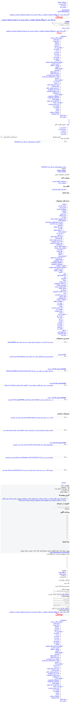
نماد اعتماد (63, 115)
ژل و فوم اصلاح (54, 71)
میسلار (64, 330)
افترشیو (57, 70)
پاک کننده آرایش (61, 275)
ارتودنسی (56, 46)
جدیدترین (63, 130)
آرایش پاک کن (62, 205)
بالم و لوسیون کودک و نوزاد (58, 218)
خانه (68, 124)
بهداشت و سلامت (61, 265)
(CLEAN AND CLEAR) (59, 189)
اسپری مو (56, 57)
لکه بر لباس (62, 296)
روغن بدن (59, 302)
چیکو (64, 280)
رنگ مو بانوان (55, 86)
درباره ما (63, 5)
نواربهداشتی (55, 92)
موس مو (56, 52)
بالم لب (64, 217)
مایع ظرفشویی (61, 298)
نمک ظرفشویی (61, 333)
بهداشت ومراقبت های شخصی (54, 62)
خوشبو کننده (55, 99)
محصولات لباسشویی (53, 96)
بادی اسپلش (62, 215)
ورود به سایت (65, 596)
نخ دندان (57, 44)
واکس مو (56, 49)
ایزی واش (63, 214)
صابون (57, 109)
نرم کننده (59, 327)
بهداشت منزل (58, 94)
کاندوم (57, 67)
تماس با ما (63, 7)
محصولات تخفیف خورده (59, 181)
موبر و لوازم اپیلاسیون (53, 91)
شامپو (57, 60)
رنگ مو (57, 78)
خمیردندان (56, 39)
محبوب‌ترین (62, 127)
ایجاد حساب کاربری (64, 610)
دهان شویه (56, 41)
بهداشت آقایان (58, 68)
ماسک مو (56, 58)
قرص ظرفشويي (57, 260)
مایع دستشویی (55, 113)
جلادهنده (63, 278)
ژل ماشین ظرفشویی (60, 283)
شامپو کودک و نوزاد (60, 286)
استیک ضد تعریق (61, 209)
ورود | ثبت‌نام (65, 28)
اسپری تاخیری (55, 63)
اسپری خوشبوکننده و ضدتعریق (50, 76)
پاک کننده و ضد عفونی (53, 100)
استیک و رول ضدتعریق (52, 75)
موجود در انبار (62, 183)
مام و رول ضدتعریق (53, 89)
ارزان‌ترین (63, 132)
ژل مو (57, 50)
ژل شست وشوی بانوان (52, 88)
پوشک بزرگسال (54, 65)
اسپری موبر (62, 207)
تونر (65, 277)
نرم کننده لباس (61, 332)
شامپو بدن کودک (61, 285)
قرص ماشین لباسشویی (59, 291)
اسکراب (63, 210)
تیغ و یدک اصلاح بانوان (53, 84)
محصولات (63, 36)
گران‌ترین (63, 134)
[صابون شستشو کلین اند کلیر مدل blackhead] (40, 141)
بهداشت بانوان (58, 79)
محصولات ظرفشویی (53, 97)
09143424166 (65, 10)
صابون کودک (62, 288)
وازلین (57, 110)
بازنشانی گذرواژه (64, 594)
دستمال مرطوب (54, 112)
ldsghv (64, 204)
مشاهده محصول (61, 170)
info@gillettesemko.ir (63, 11)
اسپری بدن (56, 81)
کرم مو (57, 55)
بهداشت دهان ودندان (60, 248)
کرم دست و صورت (53, 104)
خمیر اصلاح (63, 281)
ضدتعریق (63, 290)
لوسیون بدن (55, 105)
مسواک (57, 42)
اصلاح (64, 212)
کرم (65, 293)
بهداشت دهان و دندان (56, 37)
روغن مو (56, 54)
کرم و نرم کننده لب (60, 294)
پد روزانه (56, 83)
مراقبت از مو (58, 47)
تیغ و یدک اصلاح (54, 73)
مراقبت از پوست (57, 102)
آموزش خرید (62, 4)
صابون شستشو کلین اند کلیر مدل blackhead (53, 167)
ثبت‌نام (67, 508)
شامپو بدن (56, 107)
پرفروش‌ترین (62, 129)
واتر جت (63, 335)
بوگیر (64, 273)
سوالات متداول (61, 2)
